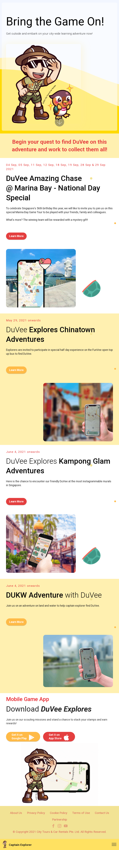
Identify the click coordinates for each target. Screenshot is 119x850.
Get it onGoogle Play (19, 736)
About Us (16, 813)
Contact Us (102, 813)
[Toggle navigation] (114, 844)
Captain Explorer (20, 845)
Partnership (59, 819)
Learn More (16, 236)
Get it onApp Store (55, 736)
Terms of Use (81, 813)
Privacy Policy (36, 813)
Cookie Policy (58, 813)
